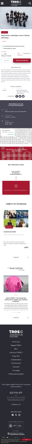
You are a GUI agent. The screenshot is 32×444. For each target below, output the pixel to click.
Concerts (4, 32)
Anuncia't (16, 367)
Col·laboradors (16, 360)
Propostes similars (22, 60)
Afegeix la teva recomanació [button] (16, 190)
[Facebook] (16, 96)
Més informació (11, 442)
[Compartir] (23, 96)
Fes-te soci (16, 342)
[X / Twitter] (16, 415)
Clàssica (4, 41)
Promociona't (16, 363)
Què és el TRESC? (16, 352)
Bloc (16, 349)
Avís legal (16, 370)
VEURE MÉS (16, 257)
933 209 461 (16, 392)
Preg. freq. (16, 356)
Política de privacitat (16, 374)
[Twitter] (20, 96)
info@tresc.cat (16, 404)
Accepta (26, 439)
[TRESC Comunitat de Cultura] (16, 3)
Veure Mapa (11, 134)
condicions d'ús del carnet (11, 156)
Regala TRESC (16, 345)
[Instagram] (19, 415)
